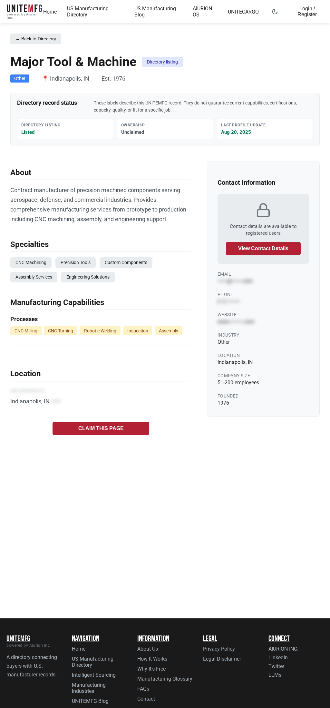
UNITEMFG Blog (90, 701)
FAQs (143, 689)
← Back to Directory (35, 38)
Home (50, 12)
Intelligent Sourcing (94, 675)
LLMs (274, 675)
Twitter (276, 666)
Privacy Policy (219, 649)
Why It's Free (151, 669)
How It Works (152, 659)
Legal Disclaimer (222, 659)
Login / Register (307, 11)
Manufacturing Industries (89, 688)
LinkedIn (278, 657)
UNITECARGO (243, 12)
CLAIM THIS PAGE (101, 428)
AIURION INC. (283, 649)
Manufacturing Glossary (164, 679)
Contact (146, 699)
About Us (147, 649)
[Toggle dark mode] (275, 11)
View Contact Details (263, 248)
